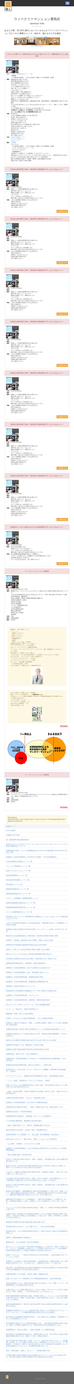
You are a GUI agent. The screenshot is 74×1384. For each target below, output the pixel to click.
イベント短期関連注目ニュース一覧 (19, 912)
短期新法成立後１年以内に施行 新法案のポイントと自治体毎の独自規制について (35, 1029)
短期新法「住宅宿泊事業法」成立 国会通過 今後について (27, 972)
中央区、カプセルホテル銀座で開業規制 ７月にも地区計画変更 (29, 1018)
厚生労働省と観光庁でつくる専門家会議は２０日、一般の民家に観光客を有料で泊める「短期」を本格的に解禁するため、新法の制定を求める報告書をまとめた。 (37, 1324)
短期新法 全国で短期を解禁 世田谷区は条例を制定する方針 (27, 1049)
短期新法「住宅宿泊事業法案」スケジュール (22, 995)
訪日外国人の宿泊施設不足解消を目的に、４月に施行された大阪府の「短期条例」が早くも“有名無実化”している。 (37, 1318)
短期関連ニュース (11, 826)
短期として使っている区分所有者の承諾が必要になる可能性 (28, 949)
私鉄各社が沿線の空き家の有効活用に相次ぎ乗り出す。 (26, 1222)
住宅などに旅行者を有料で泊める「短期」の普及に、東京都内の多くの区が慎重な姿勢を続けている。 (37, 1160)
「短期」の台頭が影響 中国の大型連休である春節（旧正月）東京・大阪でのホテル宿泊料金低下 (37, 1092)
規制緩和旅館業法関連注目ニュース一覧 (20, 907)
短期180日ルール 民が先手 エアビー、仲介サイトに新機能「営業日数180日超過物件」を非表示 (36, 1070)
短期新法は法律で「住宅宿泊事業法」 (20, 1111)
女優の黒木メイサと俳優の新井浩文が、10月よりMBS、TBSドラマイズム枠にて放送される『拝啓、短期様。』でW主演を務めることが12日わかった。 (37, 1290)
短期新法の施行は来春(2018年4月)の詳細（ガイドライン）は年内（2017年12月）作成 (36, 930)
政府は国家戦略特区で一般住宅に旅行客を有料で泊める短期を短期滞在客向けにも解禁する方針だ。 (37, 1305)
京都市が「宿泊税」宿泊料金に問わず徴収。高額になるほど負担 (29, 940)
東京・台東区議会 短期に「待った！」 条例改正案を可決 (28, 1350)
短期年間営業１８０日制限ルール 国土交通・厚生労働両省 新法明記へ (33, 1134)
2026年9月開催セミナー (18, 137)
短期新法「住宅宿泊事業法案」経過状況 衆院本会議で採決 (28, 1000)
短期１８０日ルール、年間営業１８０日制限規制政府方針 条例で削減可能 (33, 1278)
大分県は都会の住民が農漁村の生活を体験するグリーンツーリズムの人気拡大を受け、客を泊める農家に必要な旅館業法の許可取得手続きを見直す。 (36, 1356)
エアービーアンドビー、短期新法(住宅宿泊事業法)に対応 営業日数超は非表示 (35, 1076)
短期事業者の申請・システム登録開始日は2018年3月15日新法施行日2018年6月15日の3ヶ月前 (36, 851)
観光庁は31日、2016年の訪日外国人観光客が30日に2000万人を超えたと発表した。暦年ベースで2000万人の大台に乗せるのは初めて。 (36, 1167)
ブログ (27, 629)
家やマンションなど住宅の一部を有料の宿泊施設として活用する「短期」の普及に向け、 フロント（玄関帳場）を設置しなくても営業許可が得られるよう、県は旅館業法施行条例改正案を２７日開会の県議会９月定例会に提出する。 (37, 1248)
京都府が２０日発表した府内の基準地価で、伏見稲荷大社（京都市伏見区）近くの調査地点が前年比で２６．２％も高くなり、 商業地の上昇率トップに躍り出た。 (37, 1262)
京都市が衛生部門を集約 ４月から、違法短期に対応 (25, 1098)
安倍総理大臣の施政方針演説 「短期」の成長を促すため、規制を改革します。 (35, 1107)
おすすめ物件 (11, 830)
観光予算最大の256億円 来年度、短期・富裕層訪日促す (27, 1130)
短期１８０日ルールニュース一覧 (18, 871)
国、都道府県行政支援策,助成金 (17, 839)
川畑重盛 (13, 142)
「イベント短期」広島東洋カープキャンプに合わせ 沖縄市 (28, 1080)
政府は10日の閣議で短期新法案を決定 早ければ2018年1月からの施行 (31, 1040)
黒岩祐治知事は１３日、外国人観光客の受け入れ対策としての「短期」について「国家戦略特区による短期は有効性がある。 (37, 1284)
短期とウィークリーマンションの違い (37, 36)
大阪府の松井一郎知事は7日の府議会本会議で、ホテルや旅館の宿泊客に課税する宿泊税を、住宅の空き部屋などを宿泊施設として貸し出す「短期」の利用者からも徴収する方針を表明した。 (37, 1215)
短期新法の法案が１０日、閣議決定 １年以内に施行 (25, 1045)
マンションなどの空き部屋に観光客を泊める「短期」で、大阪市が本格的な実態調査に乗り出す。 (37, 1208)
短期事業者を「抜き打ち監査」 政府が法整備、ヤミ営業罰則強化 (30, 1329)
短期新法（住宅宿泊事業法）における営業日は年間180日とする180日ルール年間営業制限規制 (36, 1149)
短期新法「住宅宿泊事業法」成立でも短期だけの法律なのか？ (28, 968)
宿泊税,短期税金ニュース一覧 (16, 875)
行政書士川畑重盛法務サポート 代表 (21, 74)
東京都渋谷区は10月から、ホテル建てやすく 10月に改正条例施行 (30, 1226)
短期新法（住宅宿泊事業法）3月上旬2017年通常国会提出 (27, 1102)
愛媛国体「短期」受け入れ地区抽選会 (20, 1014)
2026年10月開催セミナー (18, 139)
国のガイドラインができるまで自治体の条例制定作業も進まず (28, 954)
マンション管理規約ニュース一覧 (18, 866)
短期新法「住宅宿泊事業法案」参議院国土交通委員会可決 (27, 981)
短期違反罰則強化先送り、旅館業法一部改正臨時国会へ (26, 963)
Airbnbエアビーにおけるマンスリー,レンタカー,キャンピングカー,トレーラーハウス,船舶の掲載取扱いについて (37, 845)
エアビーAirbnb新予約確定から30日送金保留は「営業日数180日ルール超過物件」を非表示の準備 (37, 924)
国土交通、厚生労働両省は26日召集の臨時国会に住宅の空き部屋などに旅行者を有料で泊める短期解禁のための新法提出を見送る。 (37, 1268)
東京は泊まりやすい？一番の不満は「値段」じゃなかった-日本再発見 (31, 1139)
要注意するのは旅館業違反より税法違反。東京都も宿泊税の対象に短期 (32, 936)
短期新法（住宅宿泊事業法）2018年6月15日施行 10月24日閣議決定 (31, 857)
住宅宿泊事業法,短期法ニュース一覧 (19, 861)
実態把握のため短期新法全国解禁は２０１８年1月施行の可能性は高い (31, 991)
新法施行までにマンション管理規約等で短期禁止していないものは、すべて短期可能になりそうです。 (37, 917)
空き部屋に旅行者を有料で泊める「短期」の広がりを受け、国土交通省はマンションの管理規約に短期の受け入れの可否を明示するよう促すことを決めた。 (37, 1179)
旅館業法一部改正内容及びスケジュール (20, 986)
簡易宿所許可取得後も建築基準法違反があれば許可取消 (26, 945)
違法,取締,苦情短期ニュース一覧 (17, 880)
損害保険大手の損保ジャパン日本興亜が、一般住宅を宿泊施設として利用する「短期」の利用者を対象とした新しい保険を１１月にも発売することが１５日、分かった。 (36, 1201)
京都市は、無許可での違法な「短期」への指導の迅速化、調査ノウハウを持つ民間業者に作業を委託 (37, 1024)
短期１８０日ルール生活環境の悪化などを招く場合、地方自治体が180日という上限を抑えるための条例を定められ (36, 1086)
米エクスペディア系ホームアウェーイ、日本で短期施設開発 (28, 1004)
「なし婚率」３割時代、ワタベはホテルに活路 (23, 1144)
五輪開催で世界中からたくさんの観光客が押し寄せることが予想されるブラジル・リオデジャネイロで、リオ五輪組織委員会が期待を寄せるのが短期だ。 (37, 1311)
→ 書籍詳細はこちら (37, 694)
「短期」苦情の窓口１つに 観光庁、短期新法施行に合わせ (28, 1125)
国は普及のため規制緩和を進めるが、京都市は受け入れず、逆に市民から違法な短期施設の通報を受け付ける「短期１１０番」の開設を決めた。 (37, 1335)
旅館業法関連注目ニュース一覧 (17, 889)
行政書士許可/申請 (13, 835)
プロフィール (14, 631)
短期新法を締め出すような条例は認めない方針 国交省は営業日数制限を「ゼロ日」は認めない (37, 1035)
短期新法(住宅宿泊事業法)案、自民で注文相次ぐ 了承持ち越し (29, 1065)
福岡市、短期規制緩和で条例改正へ (19, 1237)
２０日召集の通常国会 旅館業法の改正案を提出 (24, 1121)
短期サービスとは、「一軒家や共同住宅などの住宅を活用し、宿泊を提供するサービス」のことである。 (37, 1256)
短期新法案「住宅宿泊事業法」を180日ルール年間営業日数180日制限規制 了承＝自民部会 (36, 1059)
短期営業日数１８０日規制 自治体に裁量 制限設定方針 (27, 1274)
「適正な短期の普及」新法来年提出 (19, 1155)
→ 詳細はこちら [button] (62, 211)
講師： (8, 74)
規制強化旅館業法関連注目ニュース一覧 (20, 903)
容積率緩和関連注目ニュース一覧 (18, 894)
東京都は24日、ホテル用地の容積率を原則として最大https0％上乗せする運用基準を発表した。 (37, 1232)
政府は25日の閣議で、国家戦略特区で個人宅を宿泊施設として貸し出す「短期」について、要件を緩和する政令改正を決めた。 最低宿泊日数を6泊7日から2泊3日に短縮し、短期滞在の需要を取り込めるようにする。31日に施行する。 (37, 1193)
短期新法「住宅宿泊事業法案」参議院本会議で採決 (24, 977)
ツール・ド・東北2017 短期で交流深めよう (22, 1009)
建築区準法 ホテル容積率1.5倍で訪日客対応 (22, 1242)
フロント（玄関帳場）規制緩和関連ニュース (22, 898)
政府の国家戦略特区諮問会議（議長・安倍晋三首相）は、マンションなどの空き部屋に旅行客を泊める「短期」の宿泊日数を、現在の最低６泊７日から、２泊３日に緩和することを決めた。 (37, 1298)
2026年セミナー (15, 141)
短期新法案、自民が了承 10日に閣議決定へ (22, 1054)
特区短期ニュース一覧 (14, 884)
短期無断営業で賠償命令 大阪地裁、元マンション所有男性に (28, 1116)
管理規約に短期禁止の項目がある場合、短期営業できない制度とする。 (32, 959)
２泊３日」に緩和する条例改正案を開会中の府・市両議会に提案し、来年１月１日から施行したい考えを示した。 (37, 1173)
